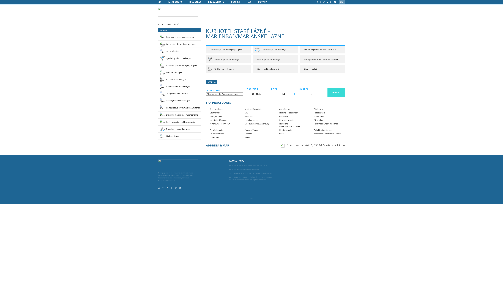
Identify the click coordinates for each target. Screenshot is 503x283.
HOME (161, 24)
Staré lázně (173, 24)
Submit (335, 92)
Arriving (253, 89)
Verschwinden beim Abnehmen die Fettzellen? (250, 173)
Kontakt (262, 2)
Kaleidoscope (175, 2)
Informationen (216, 2)
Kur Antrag (195, 2)
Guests (304, 89)
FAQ (249, 2)
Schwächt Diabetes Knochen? (244, 169)
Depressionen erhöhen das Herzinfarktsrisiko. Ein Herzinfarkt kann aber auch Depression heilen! (250, 178)
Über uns (235, 2)
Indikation (213, 90)
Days (274, 89)
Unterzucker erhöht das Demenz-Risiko (248, 166)
